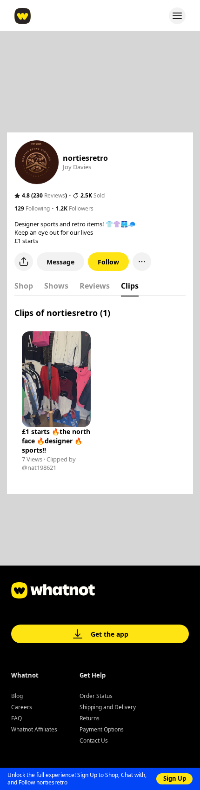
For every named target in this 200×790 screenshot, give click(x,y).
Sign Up (174, 778)
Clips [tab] (130, 286)
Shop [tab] (23, 286)
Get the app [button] (109, 634)
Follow (108, 261)
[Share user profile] (23, 261)
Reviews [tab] (95, 286)
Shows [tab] (56, 286)
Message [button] (60, 261)
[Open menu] (177, 15)
